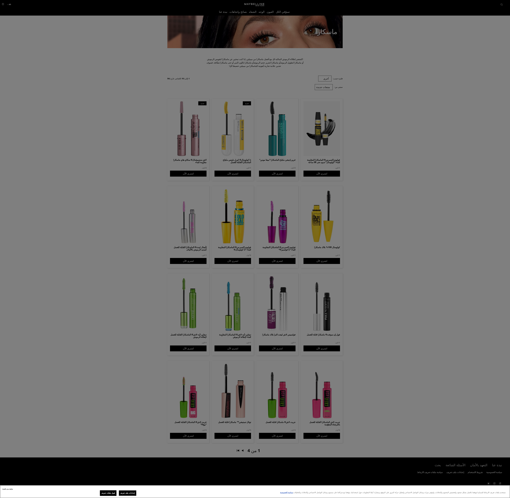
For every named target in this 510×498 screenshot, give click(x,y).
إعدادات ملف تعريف (127, 493)
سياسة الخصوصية (286, 492)
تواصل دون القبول (7, 489)
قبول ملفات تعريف (108, 493)
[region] (255, 491)
